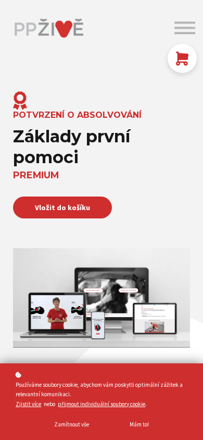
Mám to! (139, 424)
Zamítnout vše (71, 424)
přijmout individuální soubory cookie (101, 404)
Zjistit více (28, 404)
